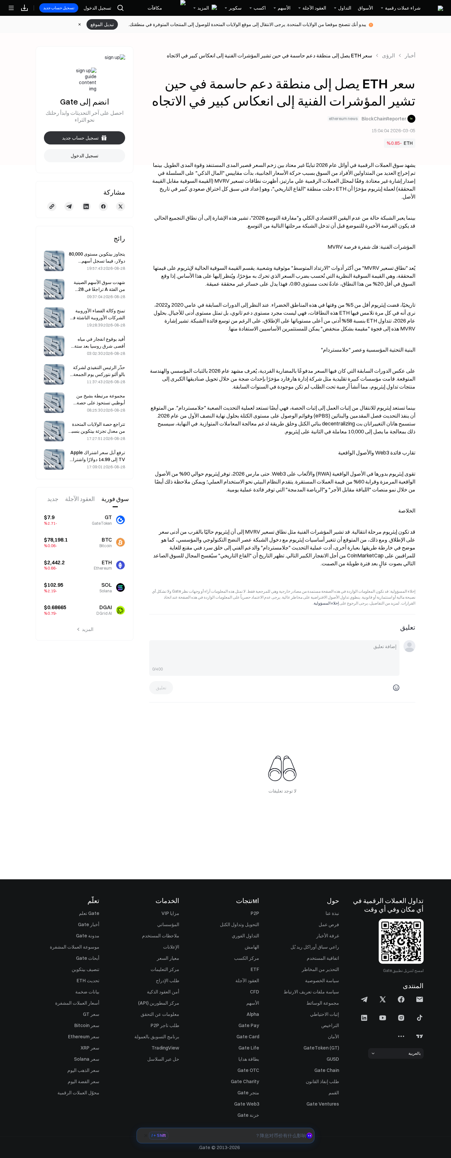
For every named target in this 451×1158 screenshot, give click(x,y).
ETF (255, 969)
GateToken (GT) (321, 1048)
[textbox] (274, 653)
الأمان (333, 1037)
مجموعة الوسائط (322, 1003)
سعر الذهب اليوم (83, 1070)
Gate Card (247, 1037)
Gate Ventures (322, 1104)
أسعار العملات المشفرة (77, 1003)
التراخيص (330, 1025)
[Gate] (435, 8)
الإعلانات (171, 947)
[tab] (115, 499)
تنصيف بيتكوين (85, 969)
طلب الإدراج (167, 981)
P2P (255, 913)
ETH (408, 143)
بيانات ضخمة (87, 992)
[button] (225, 1135)
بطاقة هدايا (248, 1059)
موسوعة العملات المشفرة (74, 947)
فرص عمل (329, 924)
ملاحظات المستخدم (160, 936)
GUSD (333, 1059)
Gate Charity (245, 1081)
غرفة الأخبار (327, 936)
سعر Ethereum (83, 1037)
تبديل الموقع (102, 24)
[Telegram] (69, 206)
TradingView (165, 1048)
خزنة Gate (248, 1115)
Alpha (253, 1014)
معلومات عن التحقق (160, 1014)
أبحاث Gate (87, 958)
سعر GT (91, 1014)
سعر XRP (90, 1048)
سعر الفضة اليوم (83, 1081)
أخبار (410, 55)
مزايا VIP (170, 913)
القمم (334, 1093)
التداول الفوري (245, 936)
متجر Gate (248, 1093)
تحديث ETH (88, 981)
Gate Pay (248, 1025)
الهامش (252, 947)
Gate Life (248, 1048)
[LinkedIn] (86, 206)
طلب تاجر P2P (165, 1025)
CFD (254, 992)
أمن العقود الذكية (163, 992)
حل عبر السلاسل (163, 1059)
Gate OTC (248, 1070)
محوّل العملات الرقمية (78, 1093)
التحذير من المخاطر (320, 969)
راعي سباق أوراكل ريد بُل (315, 947)
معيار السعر (168, 958)
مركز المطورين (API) (158, 1003)
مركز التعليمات (165, 969)
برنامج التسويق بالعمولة (156, 1037)
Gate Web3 (246, 1104)
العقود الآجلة (247, 981)
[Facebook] (103, 206)
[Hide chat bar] (145, 1135)
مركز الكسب (246, 958)
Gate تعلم (89, 913)
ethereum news (343, 118)
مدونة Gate (87, 936)
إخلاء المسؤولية (326, 603)
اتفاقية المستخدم (323, 958)
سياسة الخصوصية (322, 981)
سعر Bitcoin (86, 1025)
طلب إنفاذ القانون (322, 1081)
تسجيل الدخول (97, 8)
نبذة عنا (332, 913)
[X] (120, 206)
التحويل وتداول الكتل (239, 924)
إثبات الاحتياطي (324, 1014)
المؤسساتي (168, 924)
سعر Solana (86, 1059)
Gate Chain (326, 1070)
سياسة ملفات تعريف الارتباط (311, 992)
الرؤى (388, 55)
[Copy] (51, 206)
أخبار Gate (88, 924)
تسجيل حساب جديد (58, 7)
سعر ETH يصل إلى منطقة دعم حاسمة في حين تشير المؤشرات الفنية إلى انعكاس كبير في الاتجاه (269, 55)
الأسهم (252, 1003)
